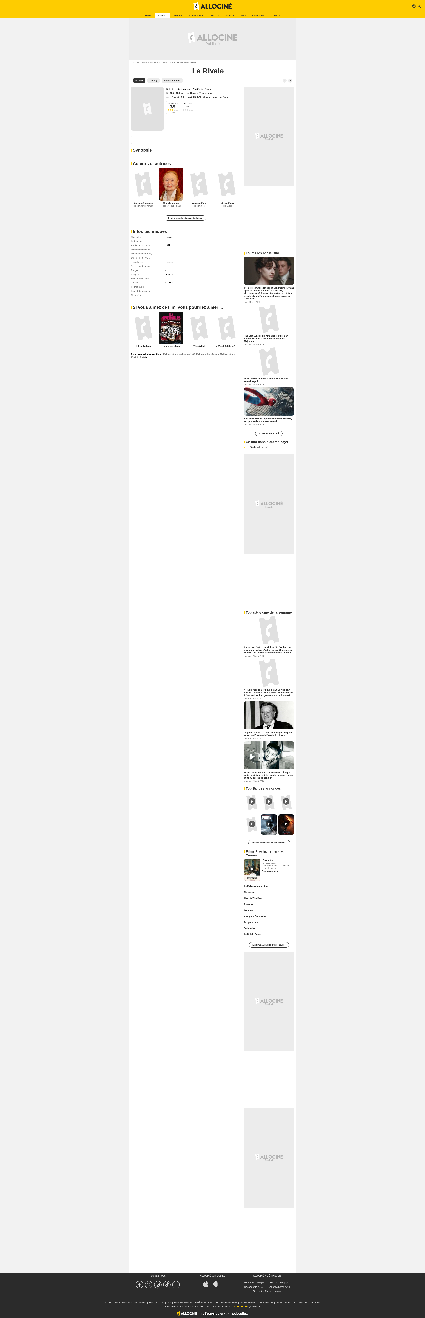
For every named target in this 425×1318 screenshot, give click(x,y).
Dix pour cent (251, 922)
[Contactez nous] (176, 1284)
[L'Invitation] (252, 870)
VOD (243, 15)
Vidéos (229, 15)
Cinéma (162, 15)
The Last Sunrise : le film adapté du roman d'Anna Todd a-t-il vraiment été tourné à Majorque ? (266, 339)
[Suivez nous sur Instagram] (158, 1284)
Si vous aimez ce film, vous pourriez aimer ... (178, 307)
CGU (162, 1302)
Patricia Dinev (227, 203)
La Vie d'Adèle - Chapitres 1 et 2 (233, 346)
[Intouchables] (143, 328)
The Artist (199, 346)
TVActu (214, 15)
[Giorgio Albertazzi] (143, 184)
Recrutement (140, 1302)
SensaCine (276, 1282)
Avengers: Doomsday (255, 916)
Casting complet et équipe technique (185, 218)
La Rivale (257, 447)
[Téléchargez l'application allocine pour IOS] (207, 1283)
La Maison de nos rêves (256, 886)
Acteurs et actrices (152, 163)
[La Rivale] (147, 109)
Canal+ (275, 15)
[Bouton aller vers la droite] (290, 81)
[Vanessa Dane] (199, 184)
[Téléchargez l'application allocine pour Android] (217, 1283)
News (148, 15)
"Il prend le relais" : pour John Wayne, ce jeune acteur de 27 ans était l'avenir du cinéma (268, 733)
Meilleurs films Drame (207, 354)
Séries (178, 15)
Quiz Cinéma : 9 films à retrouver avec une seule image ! (266, 380)
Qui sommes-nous (123, 1302)
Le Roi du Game (252, 934)
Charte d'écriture (265, 1302)
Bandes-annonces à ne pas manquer (269, 843)
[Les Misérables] (171, 328)
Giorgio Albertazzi (182, 97)
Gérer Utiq (302, 1302)
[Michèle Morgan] (171, 184)
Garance (248, 910)
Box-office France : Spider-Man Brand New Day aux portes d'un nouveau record (268, 419)
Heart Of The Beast (253, 898)
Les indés (258, 15)
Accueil (136, 62)
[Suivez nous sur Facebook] (140, 1284)
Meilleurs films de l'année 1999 (179, 354)
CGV (169, 1302)
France (168, 237)
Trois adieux (250, 928)
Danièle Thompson (201, 93)
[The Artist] (199, 328)
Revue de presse (247, 1302)
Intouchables (143, 346)
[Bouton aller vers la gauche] (285, 81)
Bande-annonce (270, 871)
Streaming (196, 15)
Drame (208, 89)
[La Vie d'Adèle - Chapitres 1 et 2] (227, 328)
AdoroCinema (276, 1286)
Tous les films (154, 62)
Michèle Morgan (202, 97)
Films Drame (168, 62)
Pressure (248, 904)
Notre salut (249, 892)
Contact (108, 1302)
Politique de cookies (183, 1302)
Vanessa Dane (221, 97)
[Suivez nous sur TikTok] (167, 1284)
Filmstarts (249, 1282)
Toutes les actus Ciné (269, 433)
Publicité (153, 1302)
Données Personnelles (226, 1302)
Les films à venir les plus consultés (269, 945)
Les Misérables (171, 346)
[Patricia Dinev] (227, 184)
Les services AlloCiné (285, 1302)
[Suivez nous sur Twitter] (149, 1284)
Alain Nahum (177, 93)
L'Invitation (267, 860)
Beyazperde (250, 1286)
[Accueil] (212, 6)
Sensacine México (263, 1291)
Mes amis (188, 103)
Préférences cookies (204, 1302)
